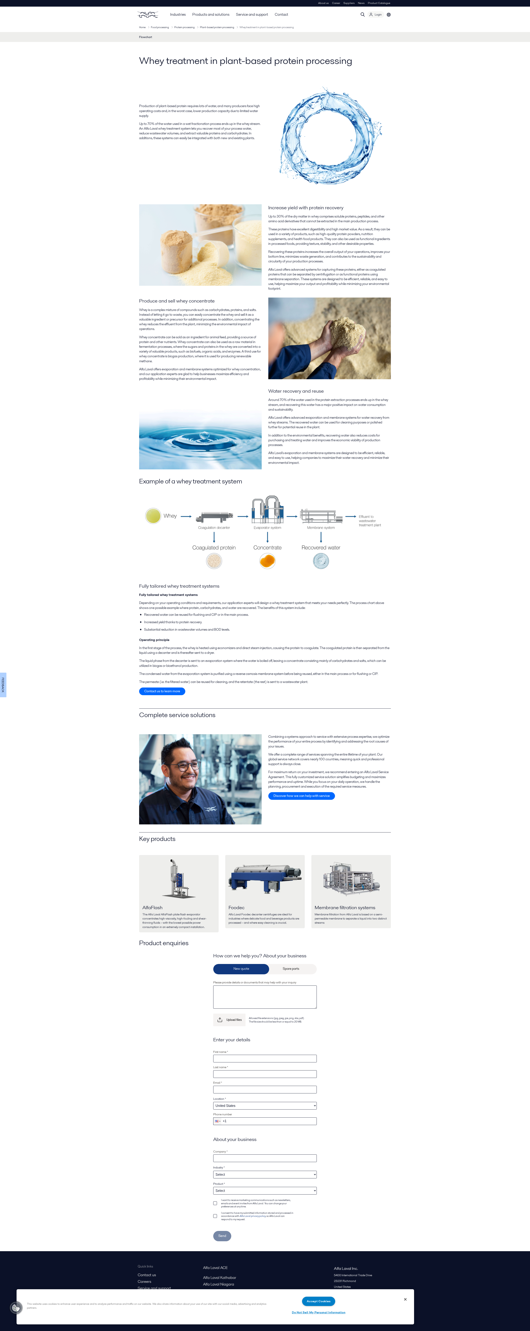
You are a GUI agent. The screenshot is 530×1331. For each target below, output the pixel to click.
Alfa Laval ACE (215, 1267)
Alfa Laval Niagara (218, 1284)
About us (323, 3)
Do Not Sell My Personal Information (318, 1312)
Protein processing (184, 27)
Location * (219, 1099)
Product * (219, 1184)
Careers (144, 1281)
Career (336, 3)
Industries (178, 14)
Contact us (147, 1274)
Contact (281, 14)
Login (378, 14)
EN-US (389, 14)
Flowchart (145, 37)
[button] (217, 1121)
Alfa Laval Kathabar (219, 1277)
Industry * (219, 1167)
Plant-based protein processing (217, 27)
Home (142, 27)
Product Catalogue (379, 3)
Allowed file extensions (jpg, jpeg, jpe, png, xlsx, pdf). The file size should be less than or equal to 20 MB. (276, 1019)
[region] (215, 1306)
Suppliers (349, 3)
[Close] (405, 1299)
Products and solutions (210, 14)
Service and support (252, 14)
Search (363, 14)
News (361, 3)
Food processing (160, 27)
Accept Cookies (318, 1301)
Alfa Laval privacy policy (252, 1216)
